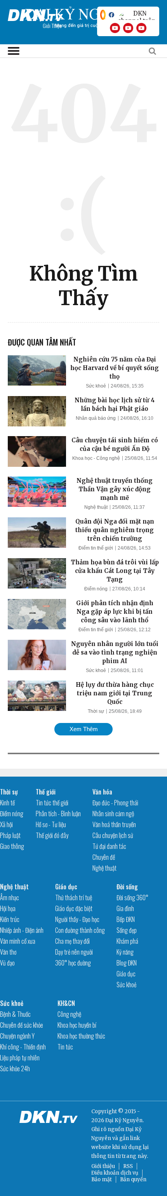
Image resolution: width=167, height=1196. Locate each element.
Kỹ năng (125, 952)
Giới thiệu (103, 1166)
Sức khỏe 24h (15, 1068)
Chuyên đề (103, 857)
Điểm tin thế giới (95, 548)
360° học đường (73, 962)
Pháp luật (10, 835)
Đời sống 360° (132, 897)
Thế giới (46, 791)
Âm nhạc (9, 897)
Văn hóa (102, 791)
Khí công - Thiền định (23, 1046)
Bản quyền (133, 1179)
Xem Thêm (84, 729)
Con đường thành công (80, 930)
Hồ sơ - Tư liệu (51, 824)
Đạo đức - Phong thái (115, 802)
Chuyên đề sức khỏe (21, 1025)
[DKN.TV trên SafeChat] (103, 15)
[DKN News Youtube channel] (115, 28)
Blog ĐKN (127, 962)
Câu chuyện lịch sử (112, 835)
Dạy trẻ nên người (74, 952)
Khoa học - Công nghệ (96, 458)
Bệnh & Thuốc (15, 1014)
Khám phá (127, 941)
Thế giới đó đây (52, 835)
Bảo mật (101, 1179)
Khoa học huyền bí (76, 1025)
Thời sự (96, 711)
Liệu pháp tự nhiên (20, 1057)
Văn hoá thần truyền (114, 824)
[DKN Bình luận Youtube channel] (128, 28)
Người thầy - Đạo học (77, 919)
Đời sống (127, 886)
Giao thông (12, 846)
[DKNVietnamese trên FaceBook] (111, 15)
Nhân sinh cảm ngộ (113, 813)
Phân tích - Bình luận (58, 813)
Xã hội (6, 824)
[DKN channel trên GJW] (136, 15)
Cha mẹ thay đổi (72, 941)
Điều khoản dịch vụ (114, 1173)
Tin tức (65, 1046)
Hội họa (8, 908)
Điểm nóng (96, 589)
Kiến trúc (9, 919)
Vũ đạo (7, 962)
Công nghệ (69, 1014)
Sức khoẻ (96, 386)
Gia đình (125, 908)
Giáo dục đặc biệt (73, 908)
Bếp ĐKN (126, 919)
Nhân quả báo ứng (96, 418)
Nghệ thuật (96, 507)
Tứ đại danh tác (109, 846)
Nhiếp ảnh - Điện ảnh (21, 930)
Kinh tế (7, 802)
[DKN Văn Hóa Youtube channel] (141, 28)
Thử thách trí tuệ (73, 897)
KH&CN (66, 1003)
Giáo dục (66, 886)
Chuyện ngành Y (17, 1036)
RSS (128, 1166)
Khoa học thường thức (81, 1036)
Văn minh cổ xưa (17, 941)
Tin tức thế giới (52, 802)
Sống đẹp (127, 930)
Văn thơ (8, 952)
